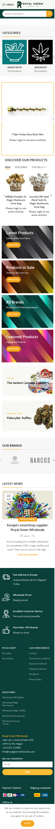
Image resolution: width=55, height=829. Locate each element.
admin (27, 536)
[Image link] (14, 794)
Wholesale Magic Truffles (14, 710)
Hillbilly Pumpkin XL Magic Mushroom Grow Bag (16, 200)
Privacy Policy (35, 679)
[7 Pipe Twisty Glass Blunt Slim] (27, 108)
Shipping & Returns (38, 669)
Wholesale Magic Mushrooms (10, 704)
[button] (4, 195)
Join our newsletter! (12, 758)
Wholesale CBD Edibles (13, 697)
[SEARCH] (49, 14)
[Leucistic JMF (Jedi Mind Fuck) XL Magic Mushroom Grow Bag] (39, 183)
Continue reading (27, 554)
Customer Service (39, 648)
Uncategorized (27, 519)
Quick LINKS (8, 692)
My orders (7, 653)
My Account (9, 648)
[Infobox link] (27, 579)
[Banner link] (27, 242)
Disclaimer (34, 674)
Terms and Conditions (39, 658)
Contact (33, 653)
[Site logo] (30, 4)
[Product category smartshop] (14, 57)
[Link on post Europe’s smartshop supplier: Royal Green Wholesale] (27, 505)
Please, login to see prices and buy (27, 140)
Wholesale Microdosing (13, 716)
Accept (27, 823)
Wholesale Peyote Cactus (11, 722)
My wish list (7, 658)
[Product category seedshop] (40, 57)
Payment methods (38, 663)
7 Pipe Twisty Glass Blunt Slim (28, 134)
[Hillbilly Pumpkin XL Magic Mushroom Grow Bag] (16, 183)
